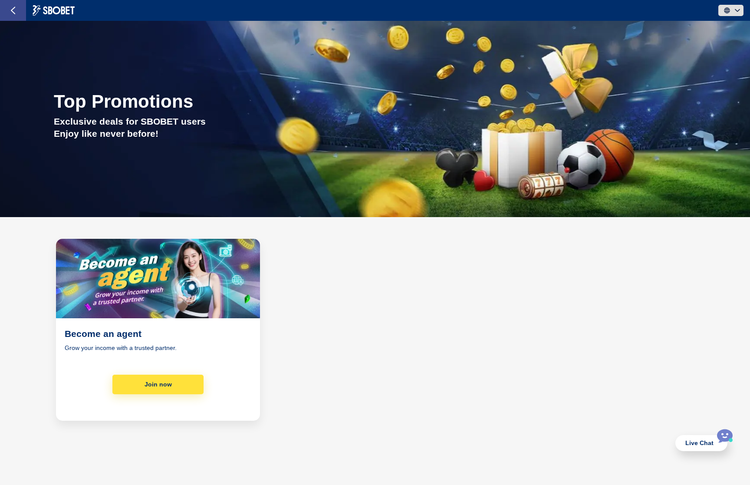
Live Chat (699, 442)
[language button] (730, 10)
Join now (158, 384)
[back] (13, 10)
